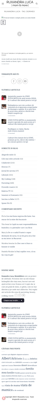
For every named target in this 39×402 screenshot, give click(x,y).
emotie (16, 369)
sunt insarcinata (22, 381)
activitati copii (6, 354)
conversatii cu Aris (27, 362)
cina (14, 362)
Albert (6, 358)
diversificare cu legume (8, 369)
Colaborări (6, 163)
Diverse (5, 167)
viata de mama (12, 385)
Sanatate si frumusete (10, 195)
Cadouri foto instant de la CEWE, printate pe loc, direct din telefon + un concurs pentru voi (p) (21, 140)
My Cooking (6, 179)
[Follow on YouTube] (25, 81)
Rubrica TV (6, 191)
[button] (3, 3)
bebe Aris (27, 359)
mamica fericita (11, 376)
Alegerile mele (7, 155)
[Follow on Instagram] (19, 81)
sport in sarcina (10, 381)
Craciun (10, 365)
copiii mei (5, 365)
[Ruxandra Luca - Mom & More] (20, 3)
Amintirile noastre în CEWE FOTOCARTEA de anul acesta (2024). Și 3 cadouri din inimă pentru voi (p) (22, 98)
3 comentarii (14, 133)
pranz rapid (5, 379)
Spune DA (5, 203)
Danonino (17, 365)
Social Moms (32, 379)
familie (10, 372)
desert (24, 365)
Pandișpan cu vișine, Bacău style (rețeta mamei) (18, 130)
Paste (28, 376)
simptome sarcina (23, 379)
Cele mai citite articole (10, 159)
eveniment (22, 369)
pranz (32, 376)
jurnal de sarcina (30, 373)
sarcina (11, 378)
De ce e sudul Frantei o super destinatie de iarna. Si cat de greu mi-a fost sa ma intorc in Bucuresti (18, 235)
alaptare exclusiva (22, 354)
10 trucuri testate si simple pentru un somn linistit (17, 54)
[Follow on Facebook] (13, 81)
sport (3, 381)
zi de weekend (18, 390)
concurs (18, 362)
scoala (17, 379)
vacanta (31, 381)
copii (35, 362)
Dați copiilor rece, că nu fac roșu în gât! (18, 253)
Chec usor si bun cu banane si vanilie (17, 245)
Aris (14, 358)
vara (3, 386)
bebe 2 (20, 358)
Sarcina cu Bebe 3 (9, 199)
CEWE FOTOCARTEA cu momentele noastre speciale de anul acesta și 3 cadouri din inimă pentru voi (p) (22, 122)
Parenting (5, 183)
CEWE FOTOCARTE (7, 362)
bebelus (33, 358)
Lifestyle (5, 175)
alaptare (13, 354)
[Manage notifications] (3, 398)
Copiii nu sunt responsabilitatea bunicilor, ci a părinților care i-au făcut (19, 226)
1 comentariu (15, 115)
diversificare (32, 365)
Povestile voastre (8, 187)
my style (24, 376)
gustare (22, 373)
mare (20, 376)
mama (4, 376)
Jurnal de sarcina (8, 171)
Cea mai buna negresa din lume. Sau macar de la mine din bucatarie (18, 218)
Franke (17, 373)
